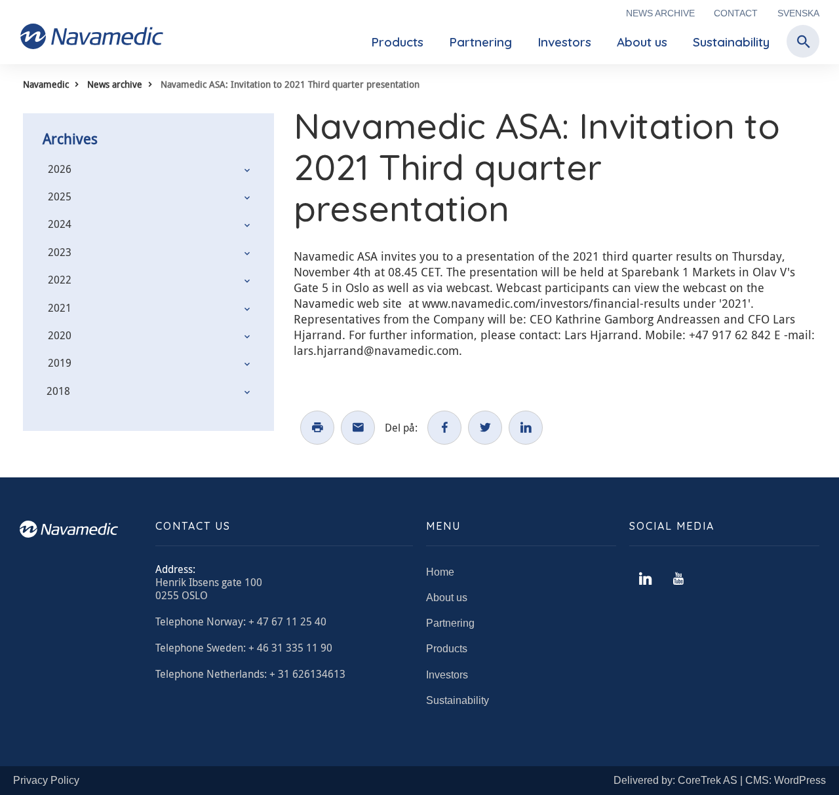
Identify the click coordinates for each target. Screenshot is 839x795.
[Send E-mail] (358, 428)
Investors (564, 42)
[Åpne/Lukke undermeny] (247, 170)
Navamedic (46, 84)
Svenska (798, 13)
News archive (660, 13)
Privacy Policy (46, 780)
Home (440, 572)
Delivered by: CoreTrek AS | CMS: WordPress (720, 780)
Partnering (480, 42)
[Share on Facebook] (444, 428)
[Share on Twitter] (485, 428)
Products (397, 42)
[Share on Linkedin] (526, 428)
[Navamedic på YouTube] (678, 579)
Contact (736, 13)
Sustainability (731, 42)
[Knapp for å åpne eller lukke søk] (799, 42)
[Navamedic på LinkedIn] (645, 579)
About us (642, 42)
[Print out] (317, 428)
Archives (70, 138)
